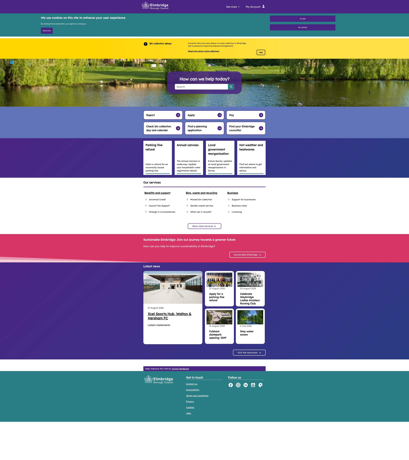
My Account (253, 6)
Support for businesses (244, 199)
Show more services (202, 226)
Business (232, 192)
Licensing (237, 212)
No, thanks (302, 27)
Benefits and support (157, 192)
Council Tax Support (159, 205)
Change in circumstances (162, 212)
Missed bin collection (201, 199)
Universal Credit (157, 199)
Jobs (188, 413)
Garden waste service (201, 205)
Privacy (190, 401)
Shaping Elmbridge (260, 385)
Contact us (191, 384)
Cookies (190, 407)
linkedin (245, 385)
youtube (253, 385)
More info (47, 31)
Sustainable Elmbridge (246, 254)
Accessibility (192, 389)
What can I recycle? (200, 212)
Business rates (239, 205)
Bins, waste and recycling (201, 192)
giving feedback (180, 368)
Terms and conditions (197, 395)
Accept (303, 19)
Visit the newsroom (248, 352)
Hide (261, 52)
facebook (230, 385)
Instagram (238, 385)
